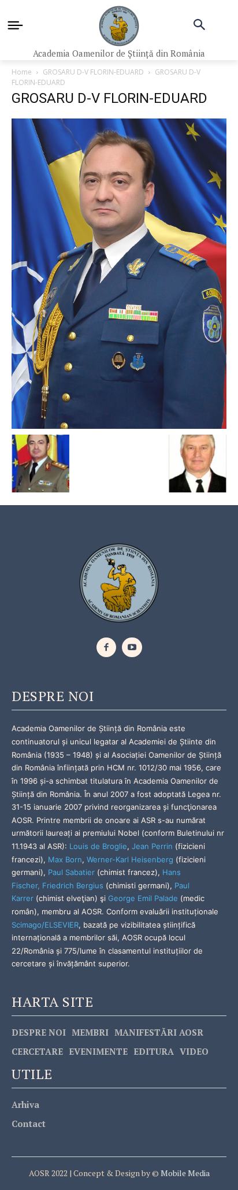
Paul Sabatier (71, 872)
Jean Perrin (153, 846)
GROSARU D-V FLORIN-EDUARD (93, 72)
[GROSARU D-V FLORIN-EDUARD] (119, 272)
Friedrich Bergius (72, 885)
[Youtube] (132, 647)
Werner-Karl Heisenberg (130, 859)
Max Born (65, 859)
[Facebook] (106, 647)
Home (22, 72)
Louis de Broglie (98, 846)
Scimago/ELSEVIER (45, 924)
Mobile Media (184, 1172)
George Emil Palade (143, 898)
